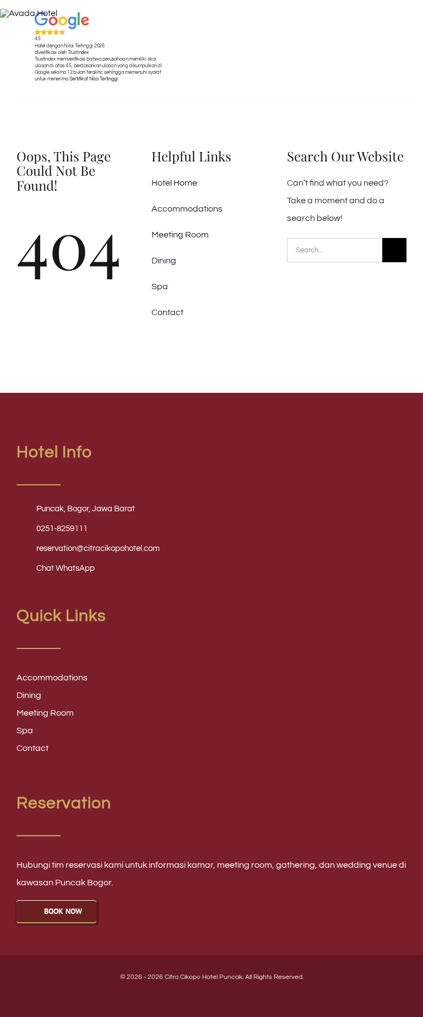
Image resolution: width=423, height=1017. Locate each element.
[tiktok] (239, 995)
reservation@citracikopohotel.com (98, 548)
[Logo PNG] (28, 13)
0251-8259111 (62, 528)
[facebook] (183, 995)
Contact (32, 748)
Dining (29, 695)
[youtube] (202, 995)
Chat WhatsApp (65, 568)
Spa (25, 730)
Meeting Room (45, 712)
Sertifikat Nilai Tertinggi (93, 78)
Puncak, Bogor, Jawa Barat (85, 509)
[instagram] (221, 995)
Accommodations (52, 677)
